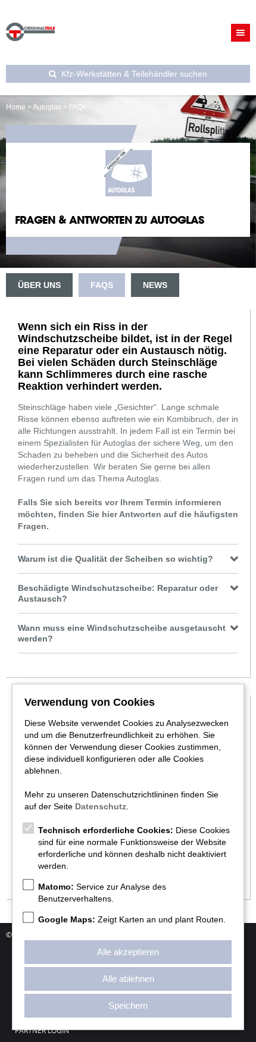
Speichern (128, 1005)
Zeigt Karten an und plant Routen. (132, 919)
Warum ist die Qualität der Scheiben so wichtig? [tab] (115, 559)
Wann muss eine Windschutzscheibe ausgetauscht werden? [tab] (122, 633)
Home (16, 107)
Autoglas (47, 107)
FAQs (101, 285)
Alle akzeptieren (128, 952)
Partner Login (42, 1030)
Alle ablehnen (128, 979)
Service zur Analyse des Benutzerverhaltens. (102, 892)
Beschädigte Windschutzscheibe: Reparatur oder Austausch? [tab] (118, 593)
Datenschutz (100, 806)
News (155, 285)
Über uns (39, 285)
